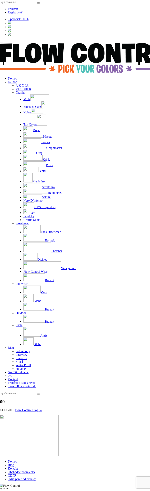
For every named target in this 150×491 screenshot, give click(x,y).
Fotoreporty (23, 351)
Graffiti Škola (31, 219)
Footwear (21, 283)
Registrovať (15, 12)
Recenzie (21, 358)
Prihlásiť (13, 9)
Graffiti (20, 92)
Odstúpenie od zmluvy (22, 479)
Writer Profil (23, 365)
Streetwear (22, 223)
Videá (19, 361)
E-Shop (12, 82)
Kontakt (13, 379)
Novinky (21, 368)
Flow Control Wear (35, 271)
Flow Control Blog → (28, 410)
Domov (12, 78)
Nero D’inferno (33, 200)
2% (10, 375)
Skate (19, 325)
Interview (21, 354)
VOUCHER (23, 89)
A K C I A (22, 85)
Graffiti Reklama (18, 372)
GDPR (12, 475)
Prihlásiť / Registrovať (21, 382)
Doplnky (28, 216)
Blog (11, 347)
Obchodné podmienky (21, 472)
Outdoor (21, 313)
